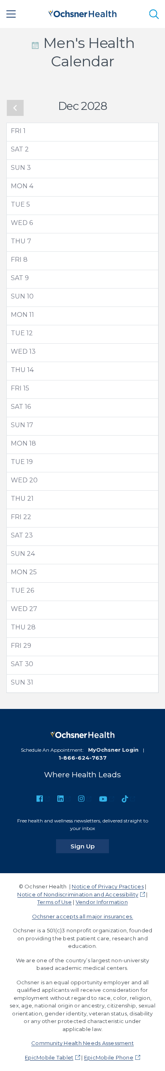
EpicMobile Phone (108, 1057)
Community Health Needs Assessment (82, 1043)
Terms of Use (54, 902)
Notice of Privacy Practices (107, 886)
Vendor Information (102, 902)
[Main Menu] (11, 14)
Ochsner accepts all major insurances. (82, 916)
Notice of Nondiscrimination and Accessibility (77, 894)
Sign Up (89, 846)
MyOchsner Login (113, 750)
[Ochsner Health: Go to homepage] (82, 12)
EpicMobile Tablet (49, 1057)
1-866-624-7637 (82, 757)
